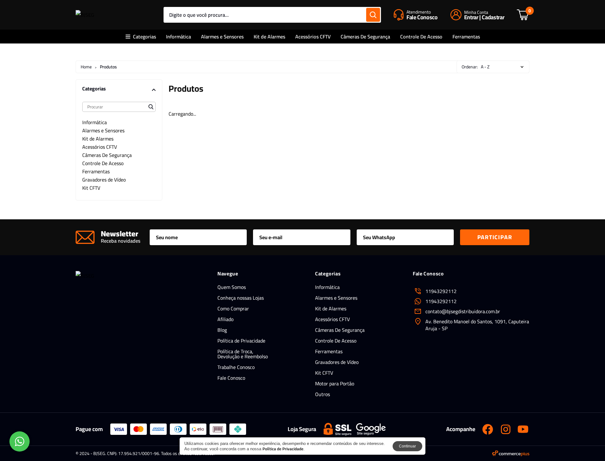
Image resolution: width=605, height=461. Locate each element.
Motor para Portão (334, 383)
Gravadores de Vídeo (337, 362)
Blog (222, 329)
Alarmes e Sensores (222, 36)
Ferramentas (466, 36)
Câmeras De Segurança (365, 36)
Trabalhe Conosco (236, 367)
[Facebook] (487, 429)
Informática (178, 36)
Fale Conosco (231, 377)
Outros (322, 394)
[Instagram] (505, 429)
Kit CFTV (324, 372)
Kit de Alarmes (269, 36)
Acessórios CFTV (313, 36)
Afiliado (225, 319)
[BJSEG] (85, 15)
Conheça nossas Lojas (240, 297)
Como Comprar (233, 308)
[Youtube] (523, 429)
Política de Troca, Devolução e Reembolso (242, 354)
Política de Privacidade (241, 340)
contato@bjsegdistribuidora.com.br (462, 311)
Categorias (144, 36)
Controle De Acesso (421, 36)
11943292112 (441, 301)
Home (86, 67)
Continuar (407, 446)
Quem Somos (231, 287)
